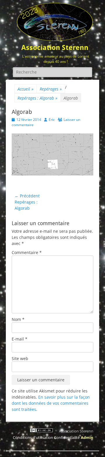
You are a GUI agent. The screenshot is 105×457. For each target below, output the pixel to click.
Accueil (26, 89)
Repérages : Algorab (37, 98)
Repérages (51, 89)
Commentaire (27, 252)
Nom (18, 319)
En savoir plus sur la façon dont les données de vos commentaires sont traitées (51, 403)
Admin (87, 437)
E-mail (19, 339)
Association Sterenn (54, 48)
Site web (20, 358)
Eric (52, 119)
